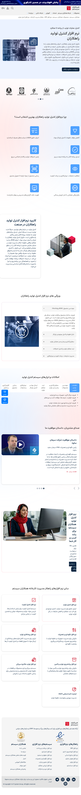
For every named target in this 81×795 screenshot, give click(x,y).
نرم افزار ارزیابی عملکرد (45, 766)
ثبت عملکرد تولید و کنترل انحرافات (63, 349)
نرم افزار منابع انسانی (71, 755)
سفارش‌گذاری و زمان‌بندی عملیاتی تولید (62, 342)
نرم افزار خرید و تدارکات (45, 769)
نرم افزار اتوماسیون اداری (70, 752)
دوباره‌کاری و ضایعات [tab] (23, 386)
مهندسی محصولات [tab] (65, 386)
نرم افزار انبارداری (47, 752)
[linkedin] (74, 780)
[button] (20, 444)
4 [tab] (37, 488)
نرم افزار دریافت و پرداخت (44, 748)
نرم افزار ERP (74, 748)
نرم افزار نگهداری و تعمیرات (43, 759)
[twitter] (68, 780)
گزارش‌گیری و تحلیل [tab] (5, 386)
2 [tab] (40, 99)
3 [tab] (38, 99)
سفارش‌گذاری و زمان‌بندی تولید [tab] (54, 386)
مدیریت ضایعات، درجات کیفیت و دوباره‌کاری (60, 356)
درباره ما (23, 752)
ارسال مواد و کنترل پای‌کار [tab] (33, 386)
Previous (78, 488)
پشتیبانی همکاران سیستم (18, 769)
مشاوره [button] (5, 402)
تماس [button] (5, 394)
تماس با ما (23, 748)
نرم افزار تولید (74, 762)
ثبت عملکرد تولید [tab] (43, 387)
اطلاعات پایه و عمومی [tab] (74, 387)
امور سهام (23, 766)
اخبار (24, 759)
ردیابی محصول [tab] (14, 386)
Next (74, 488)
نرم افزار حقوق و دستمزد (44, 755)
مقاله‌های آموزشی (20, 762)
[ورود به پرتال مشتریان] (7, 8)
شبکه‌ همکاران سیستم (64, 13)
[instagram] (63, 780)
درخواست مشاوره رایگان (70, 69)
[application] (20, 444)
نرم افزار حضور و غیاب (45, 762)
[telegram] (57, 780)
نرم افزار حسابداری (72, 766)
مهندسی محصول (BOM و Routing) (63, 308)
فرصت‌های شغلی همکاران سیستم (15, 755)
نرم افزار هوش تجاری (71, 759)
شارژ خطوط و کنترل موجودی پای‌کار (63, 334)
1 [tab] (43, 99)
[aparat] (65, 784)
